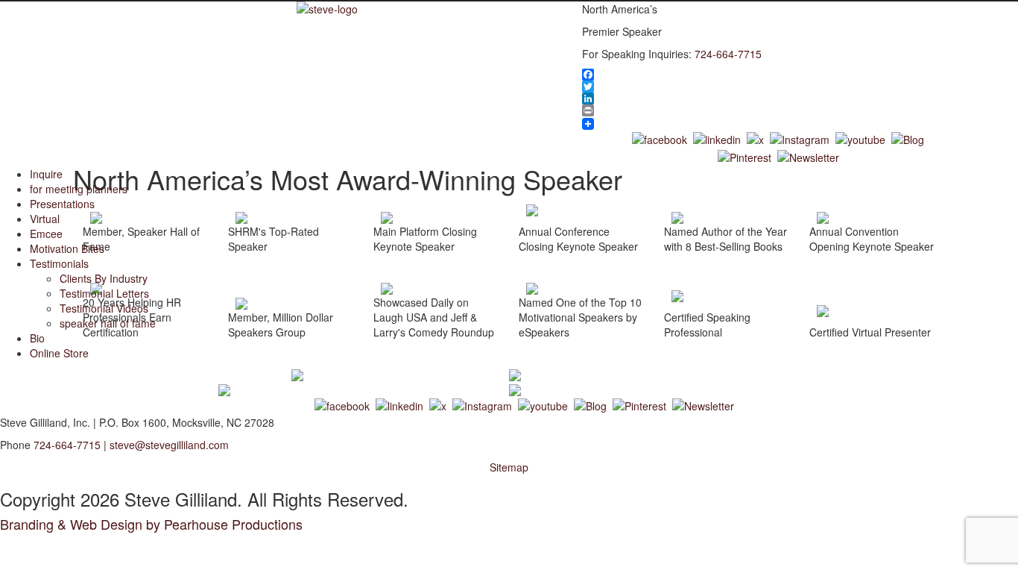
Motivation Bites (67, 248)
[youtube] (860, 137)
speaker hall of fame (108, 323)
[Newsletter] (808, 155)
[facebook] (659, 137)
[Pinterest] (744, 155)
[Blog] (908, 137)
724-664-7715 (728, 53)
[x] (755, 137)
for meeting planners (78, 188)
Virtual (45, 218)
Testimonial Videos (104, 308)
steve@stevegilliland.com (169, 444)
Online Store (59, 352)
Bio (37, 338)
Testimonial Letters (104, 293)
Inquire (46, 173)
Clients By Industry (104, 278)
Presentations (62, 203)
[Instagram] (799, 137)
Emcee (46, 233)
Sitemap (509, 467)
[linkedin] (717, 137)
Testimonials (59, 263)
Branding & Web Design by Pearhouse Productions (151, 523)
